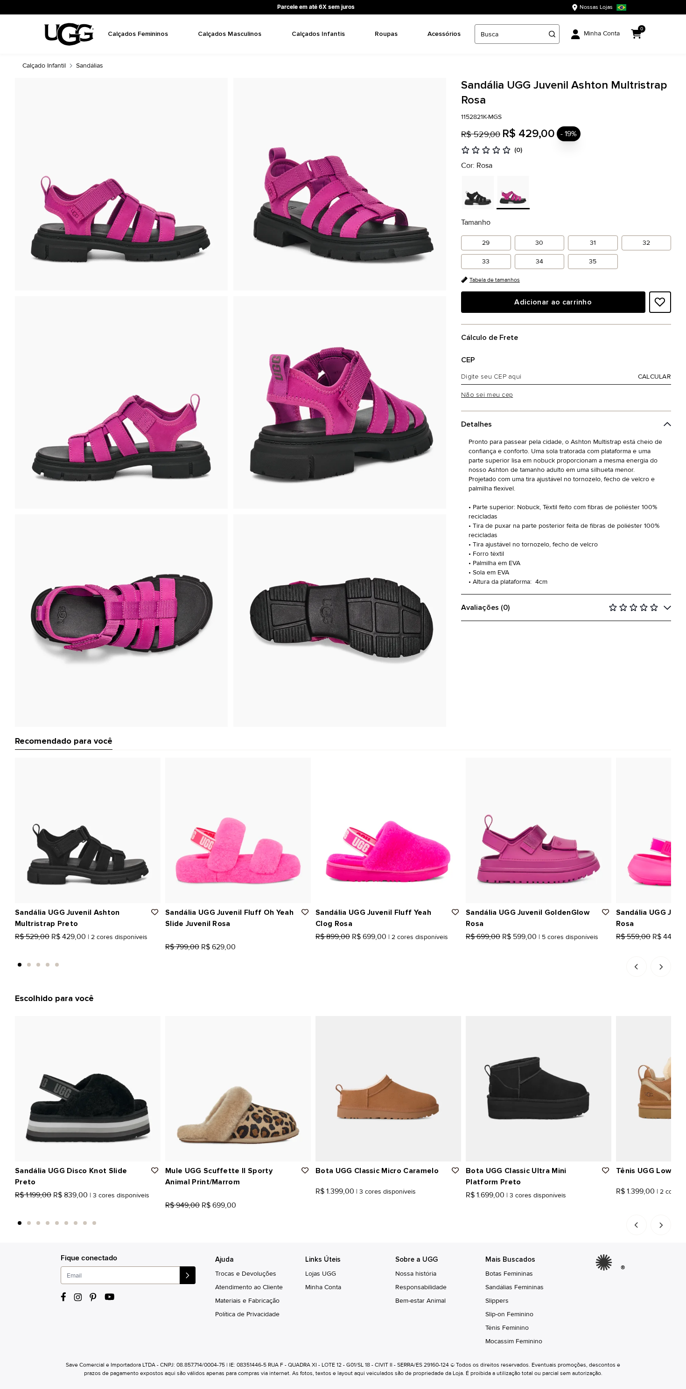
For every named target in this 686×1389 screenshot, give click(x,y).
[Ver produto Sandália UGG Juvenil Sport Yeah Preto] (629, 949)
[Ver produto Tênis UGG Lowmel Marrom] (629, 1207)
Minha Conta (323, 1287)
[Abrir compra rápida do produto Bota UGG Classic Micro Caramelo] (450, 1026)
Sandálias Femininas (514, 1287)
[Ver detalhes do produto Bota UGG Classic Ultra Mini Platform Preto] (538, 1088)
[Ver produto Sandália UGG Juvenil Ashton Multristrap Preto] (18, 949)
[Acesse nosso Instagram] (78, 1297)
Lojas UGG (320, 1274)
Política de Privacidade (247, 1314)
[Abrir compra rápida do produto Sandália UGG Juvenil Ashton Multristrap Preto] (150, 768)
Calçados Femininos (138, 34)
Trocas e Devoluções (245, 1274)
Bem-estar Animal (420, 1301)
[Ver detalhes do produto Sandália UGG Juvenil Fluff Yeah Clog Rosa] (388, 830)
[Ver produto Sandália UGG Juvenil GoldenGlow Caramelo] (489, 949)
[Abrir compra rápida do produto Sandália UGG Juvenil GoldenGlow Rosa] (601, 768)
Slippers (497, 1301)
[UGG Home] (69, 34)
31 (593, 243)
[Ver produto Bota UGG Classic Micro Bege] (339, 1207)
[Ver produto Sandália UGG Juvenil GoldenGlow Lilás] (510, 949)
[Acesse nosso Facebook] (63, 1297)
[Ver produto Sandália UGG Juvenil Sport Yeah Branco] (640, 949)
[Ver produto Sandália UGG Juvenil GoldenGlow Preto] (479, 949)
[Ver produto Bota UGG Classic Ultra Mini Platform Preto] (469, 1207)
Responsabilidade (421, 1287)
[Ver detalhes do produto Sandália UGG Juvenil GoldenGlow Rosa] (538, 830)
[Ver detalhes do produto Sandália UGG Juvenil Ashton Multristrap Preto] (88, 830)
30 (539, 243)
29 (486, 243)
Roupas (386, 34)
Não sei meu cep (487, 395)
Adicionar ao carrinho (553, 302)
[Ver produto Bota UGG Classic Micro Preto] (329, 1207)
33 (486, 261)
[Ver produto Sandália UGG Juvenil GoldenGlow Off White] (500, 949)
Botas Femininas (509, 1274)
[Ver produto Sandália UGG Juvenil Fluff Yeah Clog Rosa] (318, 949)
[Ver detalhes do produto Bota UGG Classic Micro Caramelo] (388, 1088)
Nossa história (415, 1274)
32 (646, 243)
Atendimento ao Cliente (249, 1287)
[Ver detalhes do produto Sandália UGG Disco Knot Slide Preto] (88, 1088)
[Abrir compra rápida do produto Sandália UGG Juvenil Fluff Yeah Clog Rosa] (450, 768)
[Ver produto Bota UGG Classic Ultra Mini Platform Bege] (479, 1207)
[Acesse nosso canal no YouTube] (109, 1296)
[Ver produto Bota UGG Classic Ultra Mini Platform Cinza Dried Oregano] (489, 1207)
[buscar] (552, 34)
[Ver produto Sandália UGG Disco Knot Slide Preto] (18, 1207)
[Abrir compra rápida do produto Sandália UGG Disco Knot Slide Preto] (150, 1026)
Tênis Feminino (507, 1328)
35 (592, 261)
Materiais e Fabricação (247, 1301)
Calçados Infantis (318, 34)
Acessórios (444, 34)
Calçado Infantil (44, 65)
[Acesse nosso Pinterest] (93, 1297)
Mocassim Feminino (513, 1341)
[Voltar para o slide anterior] (636, 966)
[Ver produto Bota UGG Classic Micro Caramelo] (318, 1207)
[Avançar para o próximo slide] (661, 966)
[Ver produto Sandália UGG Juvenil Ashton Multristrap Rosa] (28, 949)
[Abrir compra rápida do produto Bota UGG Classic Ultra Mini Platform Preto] (601, 1026)
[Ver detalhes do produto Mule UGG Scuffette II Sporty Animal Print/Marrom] (238, 1088)
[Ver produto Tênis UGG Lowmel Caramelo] (619, 1207)
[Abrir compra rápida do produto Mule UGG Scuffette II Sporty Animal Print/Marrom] (300, 1026)
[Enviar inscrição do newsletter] (188, 1275)
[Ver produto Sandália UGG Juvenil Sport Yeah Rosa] (619, 949)
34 (539, 261)
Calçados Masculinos (229, 34)
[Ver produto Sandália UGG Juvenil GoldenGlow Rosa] (469, 949)
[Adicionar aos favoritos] (659, 302)
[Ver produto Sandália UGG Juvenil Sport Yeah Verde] (650, 949)
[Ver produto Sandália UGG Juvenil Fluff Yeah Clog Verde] (329, 949)
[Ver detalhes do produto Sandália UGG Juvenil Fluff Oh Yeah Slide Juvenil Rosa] (238, 830)
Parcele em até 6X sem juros (316, 6)
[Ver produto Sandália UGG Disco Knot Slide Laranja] (28, 1207)
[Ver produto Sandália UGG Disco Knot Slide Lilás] (38, 1207)
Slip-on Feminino (509, 1314)
